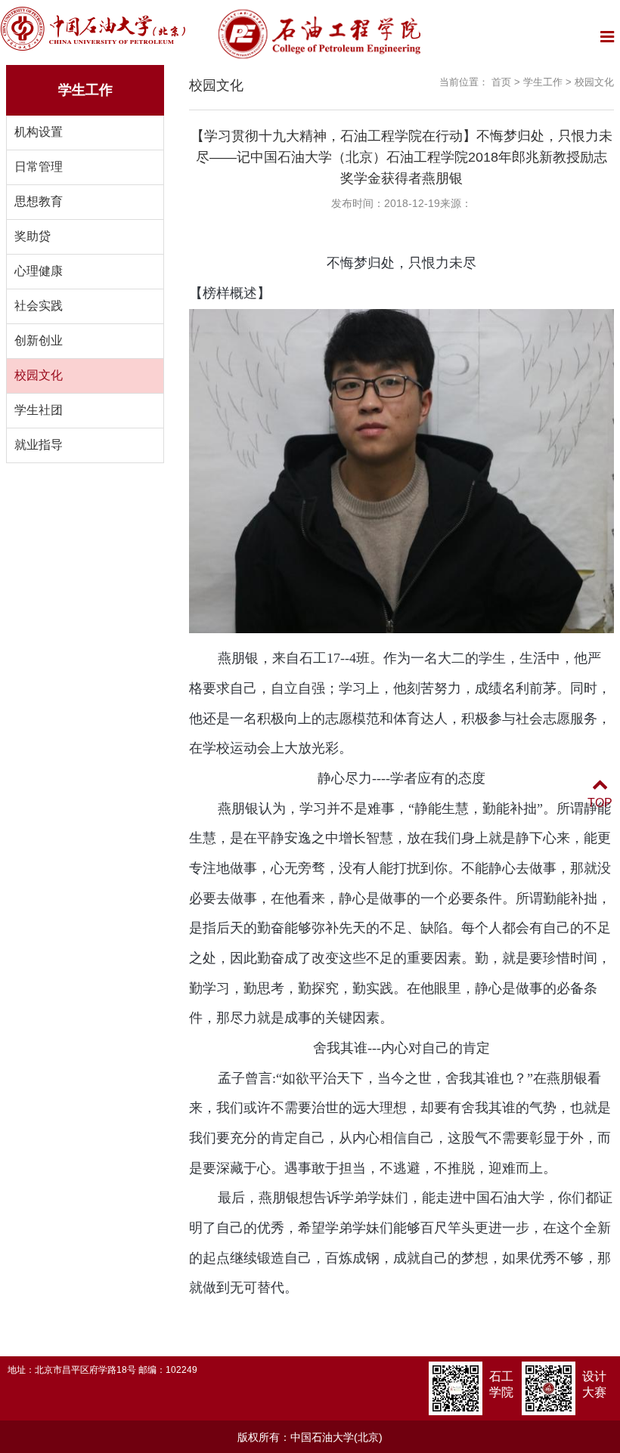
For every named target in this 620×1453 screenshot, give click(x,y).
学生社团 (38, 409)
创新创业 (38, 340)
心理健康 (38, 270)
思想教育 (38, 201)
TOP (599, 802)
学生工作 (543, 82)
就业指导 (38, 444)
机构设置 (38, 131)
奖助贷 (32, 236)
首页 (501, 82)
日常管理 (38, 166)
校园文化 (38, 375)
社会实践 (38, 305)
